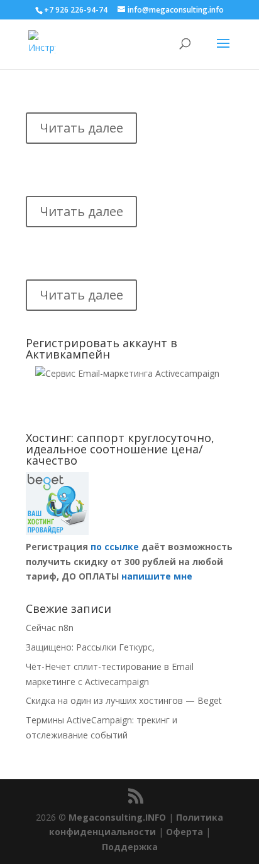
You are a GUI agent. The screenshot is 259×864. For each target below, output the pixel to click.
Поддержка (130, 847)
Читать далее (81, 127)
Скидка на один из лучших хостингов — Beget (124, 700)
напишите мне (156, 576)
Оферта (184, 832)
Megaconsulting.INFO (117, 817)
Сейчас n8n (50, 628)
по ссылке (115, 547)
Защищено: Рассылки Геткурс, (90, 647)
